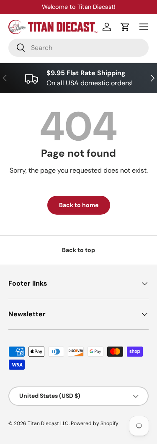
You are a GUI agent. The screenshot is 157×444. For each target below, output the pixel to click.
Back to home (78, 205)
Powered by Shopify (94, 423)
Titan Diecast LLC (48, 423)
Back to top (78, 250)
